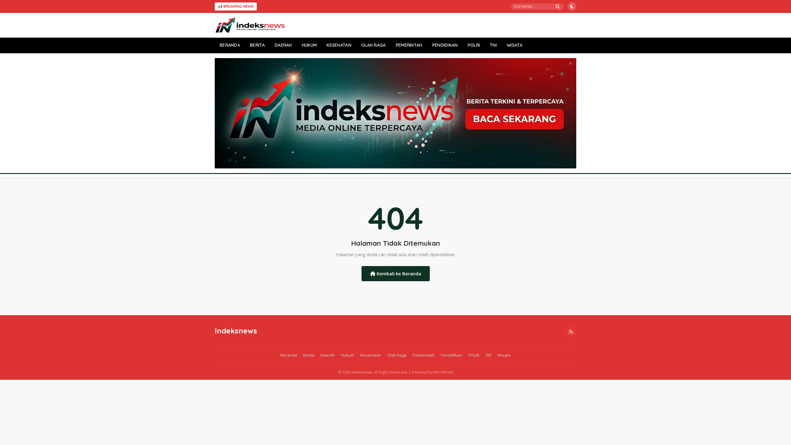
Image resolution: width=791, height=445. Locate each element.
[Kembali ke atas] (777, 431)
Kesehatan (339, 45)
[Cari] (557, 6)
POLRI (474, 45)
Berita (257, 45)
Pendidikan (445, 45)
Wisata (514, 45)
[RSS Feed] (570, 331)
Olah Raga (373, 45)
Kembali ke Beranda (398, 273)
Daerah (283, 45)
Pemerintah (409, 45)
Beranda (230, 45)
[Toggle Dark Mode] (572, 6)
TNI (493, 45)
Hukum (309, 45)
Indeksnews (236, 330)
